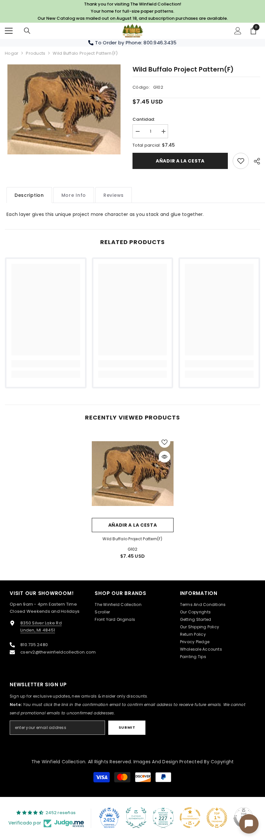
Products (35, 53)
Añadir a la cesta (180, 161)
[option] (64, 109)
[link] (241, 161)
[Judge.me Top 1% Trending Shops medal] (217, 817)
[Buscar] (27, 31)
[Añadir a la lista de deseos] (164, 442)
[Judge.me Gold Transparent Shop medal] (190, 817)
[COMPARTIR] (254, 161)
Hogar (11, 53)
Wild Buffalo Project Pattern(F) (132, 539)
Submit (127, 727)
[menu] (9, 31)
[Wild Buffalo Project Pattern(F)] (133, 474)
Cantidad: (143, 119)
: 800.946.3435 (159, 42)
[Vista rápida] (164, 457)
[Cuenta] (237, 30)
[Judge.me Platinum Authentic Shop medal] (136, 817)
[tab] (29, 195)
